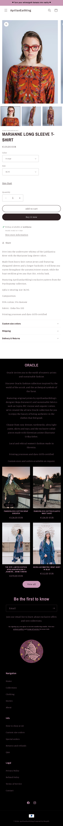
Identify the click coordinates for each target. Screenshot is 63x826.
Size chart (7, 183)
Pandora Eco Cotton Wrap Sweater (16, 512)
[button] (6, 10)
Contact (9, 790)
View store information (16, 234)
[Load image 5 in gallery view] (52, 116)
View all (31, 584)
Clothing (10, 694)
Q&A (8, 752)
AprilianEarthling (27, 821)
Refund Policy (12, 777)
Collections (11, 687)
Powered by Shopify (41, 821)
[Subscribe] (53, 608)
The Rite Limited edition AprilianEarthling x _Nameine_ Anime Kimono (16, 569)
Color (4, 152)
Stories (9, 701)
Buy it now (31, 217)
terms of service (33, 629)
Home (9, 681)
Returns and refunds (16, 745)
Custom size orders (15, 732)
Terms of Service (14, 783)
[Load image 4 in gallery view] (31, 116)
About (9, 707)
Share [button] (8, 242)
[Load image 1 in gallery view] (10, 116)
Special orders (13, 739)
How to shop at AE (15, 725)
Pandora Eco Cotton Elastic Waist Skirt (47, 512)
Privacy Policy (12, 770)
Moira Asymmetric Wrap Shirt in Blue (46, 568)
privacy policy (18, 629)
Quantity (6, 192)
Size (4, 166)
